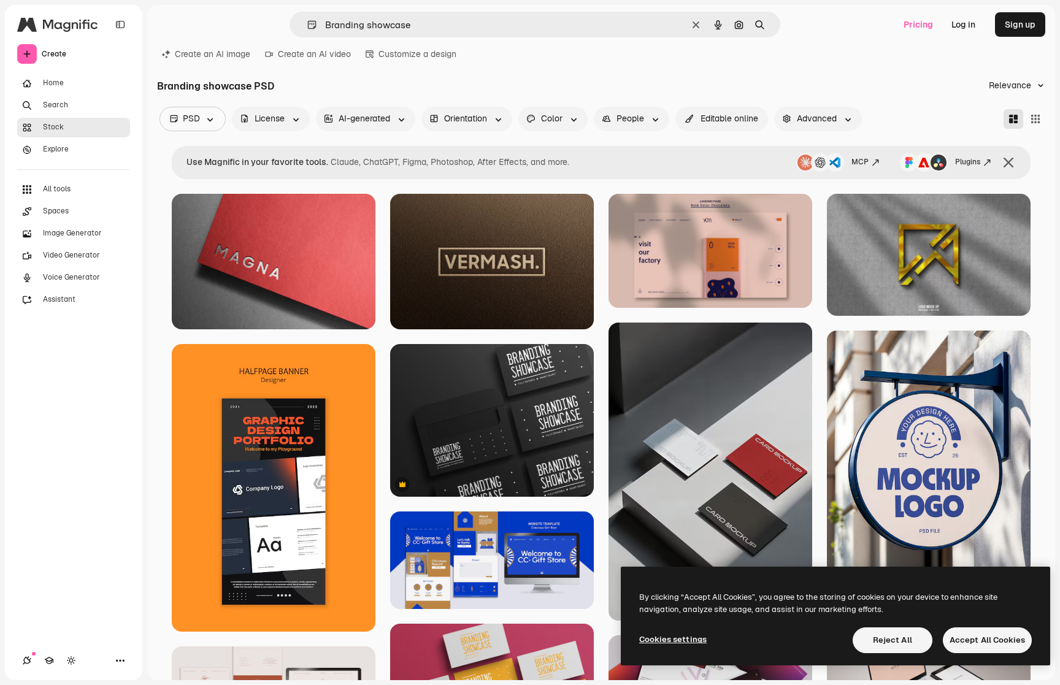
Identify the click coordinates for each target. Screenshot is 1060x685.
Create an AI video (314, 53)
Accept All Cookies (987, 640)
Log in (963, 24)
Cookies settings (673, 639)
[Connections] (27, 660)
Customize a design (417, 53)
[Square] (1035, 119)
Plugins (967, 162)
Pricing (918, 24)
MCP (860, 162)
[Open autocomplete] (307, 24)
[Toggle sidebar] (120, 24)
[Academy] (49, 660)
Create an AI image (212, 53)
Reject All (892, 640)
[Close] (1008, 162)
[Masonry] (1013, 119)
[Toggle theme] (71, 660)
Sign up (1020, 24)
